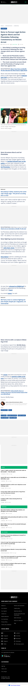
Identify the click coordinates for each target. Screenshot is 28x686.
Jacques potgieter (12, 415)
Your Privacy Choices (15, 685)
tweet (10, 293)
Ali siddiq (3, 415)
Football (2, 488)
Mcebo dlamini (21, 415)
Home (2, 25)
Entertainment (8, 25)
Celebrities (16, 25)
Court (11, 290)
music (5, 375)
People (2, 545)
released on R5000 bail (16, 286)
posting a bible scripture (13, 377)
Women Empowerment (5, 552)
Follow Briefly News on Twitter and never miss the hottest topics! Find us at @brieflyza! (14, 392)
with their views (9, 248)
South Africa (3, 538)
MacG (10, 410)
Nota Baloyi (4, 257)
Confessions (3, 473)
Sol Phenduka (5, 167)
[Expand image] (26, 109)
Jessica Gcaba (15, 44)
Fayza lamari (13, 417)
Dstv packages (4, 417)
